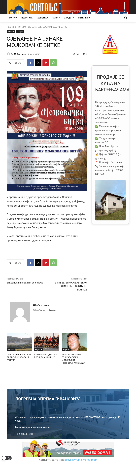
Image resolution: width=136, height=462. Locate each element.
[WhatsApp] (53, 62)
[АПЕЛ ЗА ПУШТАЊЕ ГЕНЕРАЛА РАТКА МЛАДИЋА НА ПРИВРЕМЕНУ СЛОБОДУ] (74, 342)
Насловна (11, 26)
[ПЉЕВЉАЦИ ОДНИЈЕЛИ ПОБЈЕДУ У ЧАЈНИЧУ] (46, 342)
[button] (125, 18)
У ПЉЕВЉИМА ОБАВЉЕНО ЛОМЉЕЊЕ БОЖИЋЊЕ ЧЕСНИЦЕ (71, 286)
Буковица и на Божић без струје (25, 282)
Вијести (22, 26)
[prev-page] (9, 371)
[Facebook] (30, 62)
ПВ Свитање (20, 54)
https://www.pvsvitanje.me (44, 310)
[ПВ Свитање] (9, 54)
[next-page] (14, 371)
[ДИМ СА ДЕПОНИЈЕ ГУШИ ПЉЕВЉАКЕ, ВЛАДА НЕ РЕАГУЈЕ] (19, 342)
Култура (20, 31)
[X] (38, 62)
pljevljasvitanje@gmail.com (80, 460)
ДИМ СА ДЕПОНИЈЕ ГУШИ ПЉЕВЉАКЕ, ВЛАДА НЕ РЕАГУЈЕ (19, 357)
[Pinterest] (45, 62)
